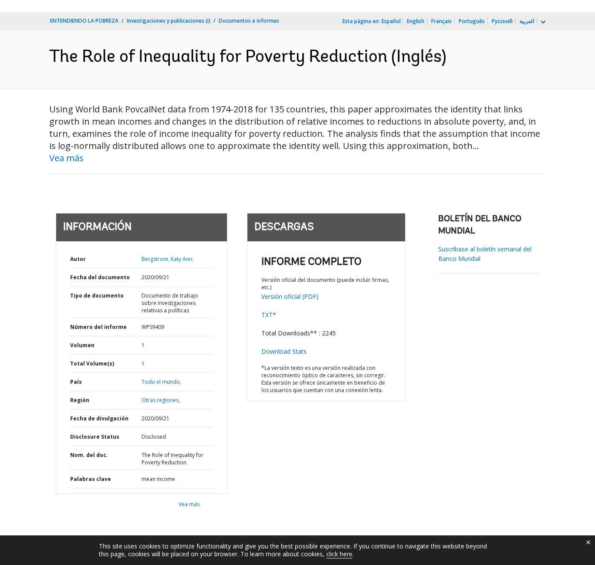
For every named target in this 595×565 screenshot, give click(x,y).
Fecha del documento (100, 277)
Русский (502, 21)
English (415, 21)
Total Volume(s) (92, 363)
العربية (527, 21)
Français (441, 21)
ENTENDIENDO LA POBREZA (84, 20)
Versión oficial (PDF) (289, 296)
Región (79, 400)
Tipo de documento (97, 295)
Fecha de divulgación (99, 418)
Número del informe (98, 327)
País (76, 382)
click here (339, 554)
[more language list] (542, 22)
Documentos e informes (249, 20)
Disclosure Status (94, 436)
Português (472, 21)
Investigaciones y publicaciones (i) (168, 20)
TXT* (268, 315)
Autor (78, 259)
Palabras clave (90, 479)
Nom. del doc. (89, 455)
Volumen (82, 345)
